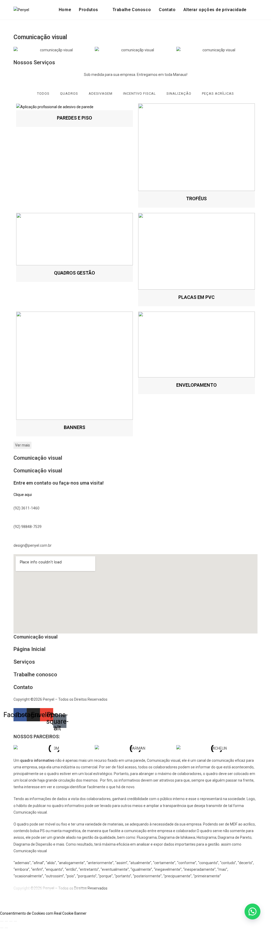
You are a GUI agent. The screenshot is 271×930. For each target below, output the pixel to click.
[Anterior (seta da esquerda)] (2, 927)
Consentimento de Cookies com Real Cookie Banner (43, 913)
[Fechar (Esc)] (15, 921)
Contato (23, 687)
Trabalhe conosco (35, 674)
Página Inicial (29, 649)
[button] (214, 10)
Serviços (24, 662)
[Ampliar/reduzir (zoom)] (2, 921)
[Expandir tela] (6, 921)
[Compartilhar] (11, 921)
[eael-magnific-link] (74, 106)
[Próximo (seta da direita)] (6, 927)
